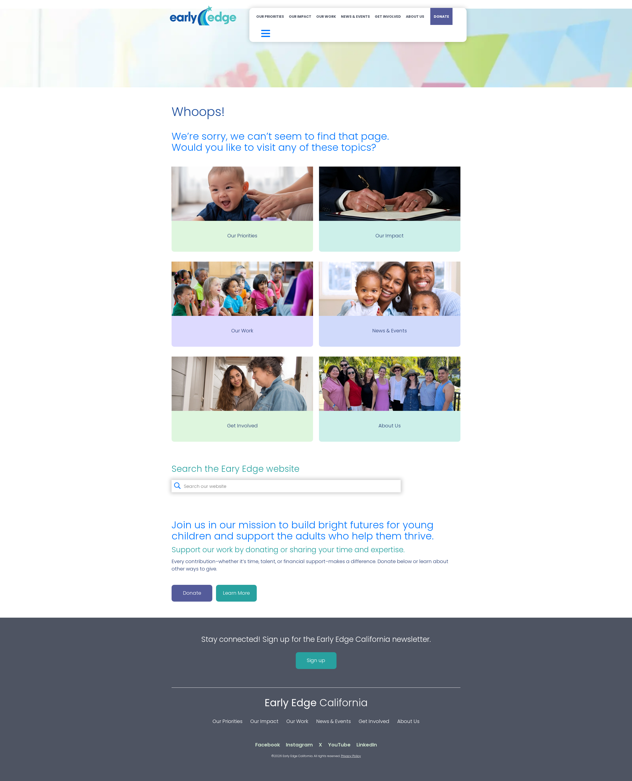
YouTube (339, 744)
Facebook (267, 744)
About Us (415, 16)
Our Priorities (270, 16)
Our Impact (300, 16)
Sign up (316, 660)
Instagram (299, 744)
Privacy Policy (351, 756)
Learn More (236, 593)
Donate (441, 16)
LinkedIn (366, 744)
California (316, 703)
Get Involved (388, 16)
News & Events (355, 16)
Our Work (326, 16)
